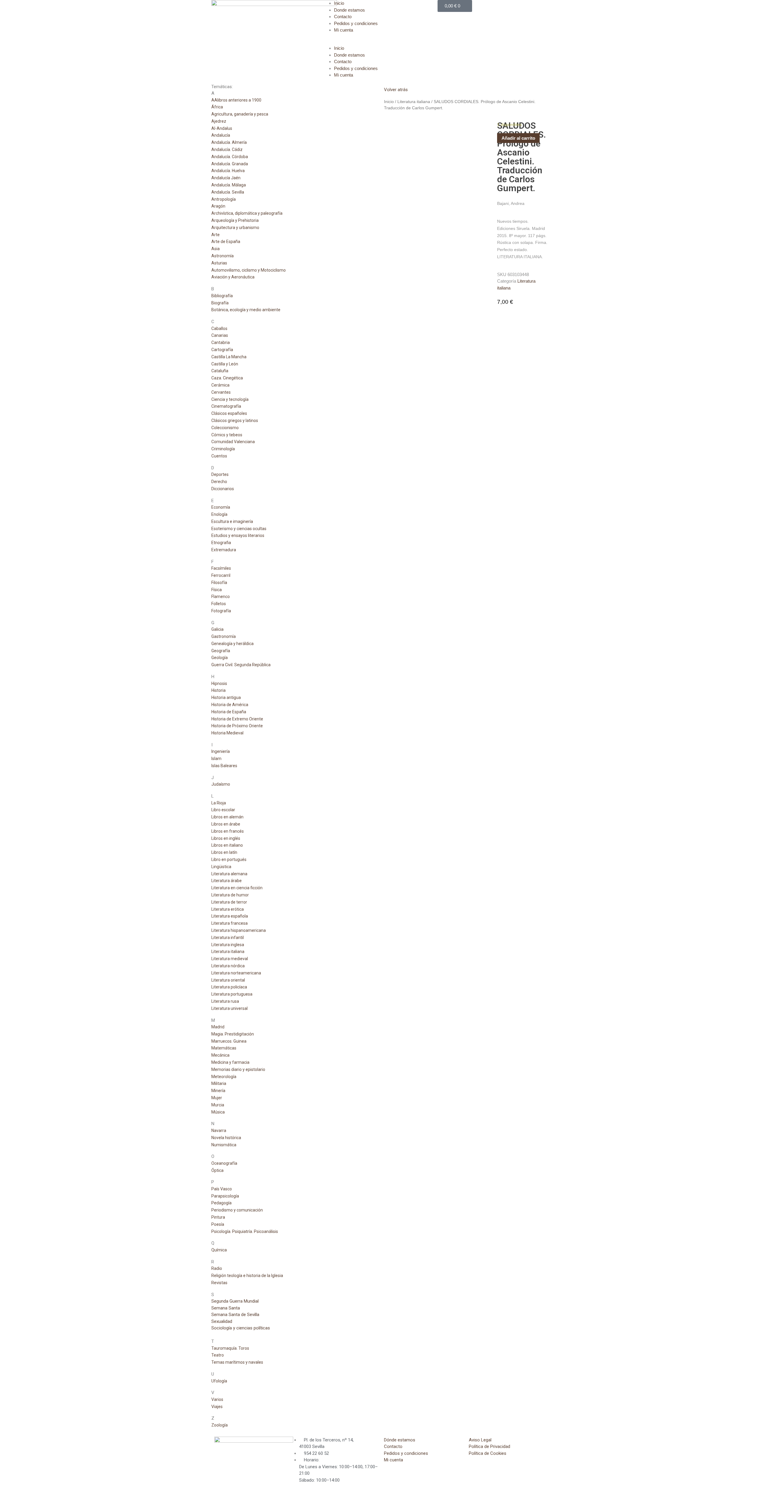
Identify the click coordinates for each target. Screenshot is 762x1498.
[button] (381, 41)
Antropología (223, 199)
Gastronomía (223, 636)
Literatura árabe (226, 880)
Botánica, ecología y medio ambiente (245, 309)
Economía (220, 507)
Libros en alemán (227, 817)
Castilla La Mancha (228, 356)
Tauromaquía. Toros (230, 1348)
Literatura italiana (227, 951)
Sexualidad (221, 1321)
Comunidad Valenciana (233, 441)
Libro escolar (223, 809)
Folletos (218, 603)
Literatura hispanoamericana (238, 930)
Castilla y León (224, 364)
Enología (219, 514)
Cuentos (219, 456)
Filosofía (219, 582)
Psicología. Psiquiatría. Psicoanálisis (244, 1231)
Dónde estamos (399, 1440)
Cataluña (219, 370)
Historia (218, 690)
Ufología (219, 1381)
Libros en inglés (225, 838)
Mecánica (220, 1055)
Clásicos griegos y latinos (234, 420)
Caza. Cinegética (227, 378)
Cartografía (222, 349)
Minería (218, 1090)
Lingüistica (221, 866)
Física (216, 589)
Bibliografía (222, 295)
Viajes (217, 1406)
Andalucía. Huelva (228, 170)
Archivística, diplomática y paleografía (246, 213)
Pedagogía (221, 1202)
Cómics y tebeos (226, 434)
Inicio (339, 3)
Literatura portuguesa (231, 994)
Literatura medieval (229, 958)
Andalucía (220, 135)
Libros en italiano (227, 845)
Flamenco (220, 596)
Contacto (343, 16)
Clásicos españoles (229, 413)
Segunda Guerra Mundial (235, 1301)
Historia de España (228, 711)
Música (218, 1112)
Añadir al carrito (518, 138)
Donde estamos (349, 10)
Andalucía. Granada (229, 163)
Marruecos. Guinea (228, 1041)
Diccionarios (222, 488)
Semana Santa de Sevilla (235, 1314)
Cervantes (221, 392)
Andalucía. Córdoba (229, 156)
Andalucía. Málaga (228, 185)
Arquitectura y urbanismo (235, 227)
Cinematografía (226, 406)
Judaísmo (220, 784)
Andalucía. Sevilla (227, 192)
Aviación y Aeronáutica (232, 277)
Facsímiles (221, 568)
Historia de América (229, 704)
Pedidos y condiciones (356, 23)
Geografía (220, 650)
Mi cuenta (343, 29)
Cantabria (220, 342)
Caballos (219, 328)
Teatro (217, 1355)
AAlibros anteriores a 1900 (236, 100)
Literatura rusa (225, 1001)
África (217, 107)
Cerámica (220, 385)
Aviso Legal (480, 1440)
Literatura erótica (227, 909)
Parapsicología (225, 1196)
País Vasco (221, 1188)
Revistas (219, 1282)
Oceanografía (224, 1163)
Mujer (216, 1097)
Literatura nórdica (228, 965)
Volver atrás (396, 89)
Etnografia (221, 542)
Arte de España (225, 241)
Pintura (218, 1217)
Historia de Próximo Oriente (237, 725)
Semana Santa (225, 1308)
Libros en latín (224, 852)
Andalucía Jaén (226, 177)
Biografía (220, 302)
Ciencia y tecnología (230, 399)
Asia (215, 248)
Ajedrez (218, 121)
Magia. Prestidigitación (232, 1034)
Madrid (217, 1026)
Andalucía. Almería (229, 142)
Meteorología (223, 1076)
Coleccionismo (225, 427)
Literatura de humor (230, 895)
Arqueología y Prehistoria (235, 220)
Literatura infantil (227, 937)
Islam (216, 758)
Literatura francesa (229, 923)
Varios (217, 1399)
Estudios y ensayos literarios (237, 535)
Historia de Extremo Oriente (237, 719)
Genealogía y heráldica (232, 643)
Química (219, 1250)
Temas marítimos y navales (237, 1362)
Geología (219, 657)
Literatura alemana (229, 873)
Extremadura (223, 549)
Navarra (218, 1130)
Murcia (217, 1105)
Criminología (223, 448)
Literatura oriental (228, 980)
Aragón (218, 206)
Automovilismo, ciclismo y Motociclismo (248, 270)
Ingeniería (220, 751)
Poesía (217, 1224)
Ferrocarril (220, 575)
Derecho (219, 481)
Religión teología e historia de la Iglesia (247, 1275)
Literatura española (229, 916)
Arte (215, 234)
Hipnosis (219, 683)
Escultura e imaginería (232, 521)
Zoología (219, 1425)
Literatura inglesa (227, 944)
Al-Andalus (221, 128)
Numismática (223, 1144)
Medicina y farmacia (230, 1062)
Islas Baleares (224, 765)
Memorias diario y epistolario (238, 1069)
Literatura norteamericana (236, 973)
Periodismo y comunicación (237, 1210)
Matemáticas (223, 1048)
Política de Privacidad (489, 1446)
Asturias (219, 263)
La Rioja (218, 803)
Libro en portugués (228, 859)
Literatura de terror (229, 902)
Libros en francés (227, 831)
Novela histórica (226, 1137)
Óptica (217, 1170)
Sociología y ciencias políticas (240, 1328)
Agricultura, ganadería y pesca (239, 114)
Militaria (218, 1083)
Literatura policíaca (229, 987)
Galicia (217, 629)
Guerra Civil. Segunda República (241, 664)
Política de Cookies (487, 1453)
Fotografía (221, 610)
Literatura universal (229, 1008)
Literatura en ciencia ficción (237, 887)
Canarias (219, 335)
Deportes (220, 474)
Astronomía (222, 255)
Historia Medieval (227, 733)
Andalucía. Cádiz (227, 149)
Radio (216, 1268)
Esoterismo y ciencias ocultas (238, 528)
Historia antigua (226, 697)
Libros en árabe (225, 824)
